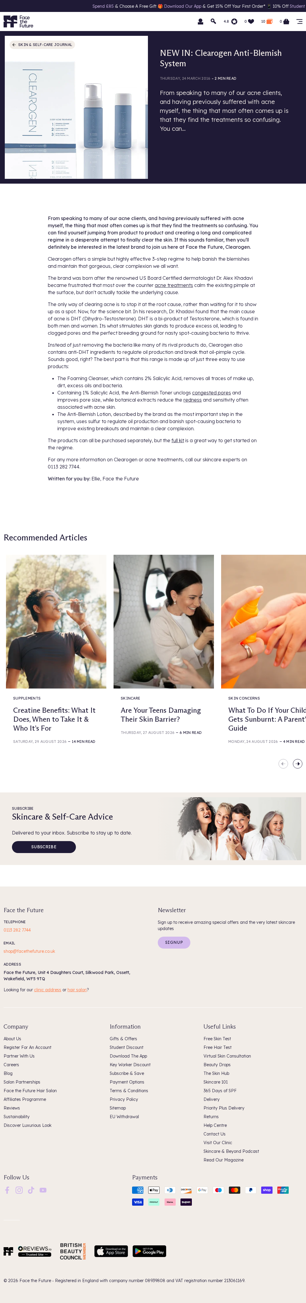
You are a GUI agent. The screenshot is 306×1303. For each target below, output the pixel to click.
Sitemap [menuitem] (118, 1108)
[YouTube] (43, 1189)
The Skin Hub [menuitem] (216, 1073)
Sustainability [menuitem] (17, 1116)
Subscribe (43, 846)
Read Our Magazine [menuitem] (224, 1160)
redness (192, 400)
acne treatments (174, 285)
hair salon (77, 989)
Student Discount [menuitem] (126, 1047)
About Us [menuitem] (12, 1038)
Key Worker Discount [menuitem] (130, 1064)
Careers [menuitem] (11, 1064)
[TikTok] (31, 1189)
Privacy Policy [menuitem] (124, 1099)
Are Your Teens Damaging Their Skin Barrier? (161, 714)
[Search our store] (214, 21)
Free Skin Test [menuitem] (217, 1038)
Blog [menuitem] (8, 1073)
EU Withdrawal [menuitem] (124, 1116)
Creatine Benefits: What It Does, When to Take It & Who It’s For (54, 719)
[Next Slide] (297, 764)
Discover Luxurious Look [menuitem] (27, 1125)
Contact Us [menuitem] (215, 1134)
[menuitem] (7, 1190)
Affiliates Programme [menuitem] (25, 1099)
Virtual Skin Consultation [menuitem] (227, 1056)
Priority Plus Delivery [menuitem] (224, 1108)
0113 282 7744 (17, 930)
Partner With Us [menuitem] (19, 1056)
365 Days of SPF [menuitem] (220, 1090)
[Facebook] (7, 1189)
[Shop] (299, 21)
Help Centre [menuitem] (215, 1125)
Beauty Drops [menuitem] (217, 1064)
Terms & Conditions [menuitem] (129, 1090)
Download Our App (147, 6)
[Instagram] (19, 1189)
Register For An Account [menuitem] (27, 1047)
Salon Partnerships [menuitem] (22, 1082)
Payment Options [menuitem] (127, 1082)
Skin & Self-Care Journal (45, 44)
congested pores (211, 393)
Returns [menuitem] (211, 1116)
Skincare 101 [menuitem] (216, 1082)
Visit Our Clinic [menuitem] (218, 1142)
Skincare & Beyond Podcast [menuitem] (231, 1151)
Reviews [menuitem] (12, 1108)
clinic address (47, 989)
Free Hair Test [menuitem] (218, 1047)
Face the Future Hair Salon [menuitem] (30, 1090)
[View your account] (201, 21)
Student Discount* (272, 6)
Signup (174, 942)
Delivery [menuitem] (212, 1099)
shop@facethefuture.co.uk (29, 951)
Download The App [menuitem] (128, 1056)
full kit (178, 440)
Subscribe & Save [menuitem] (127, 1073)
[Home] (8, 1251)
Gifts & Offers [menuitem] (123, 1038)
